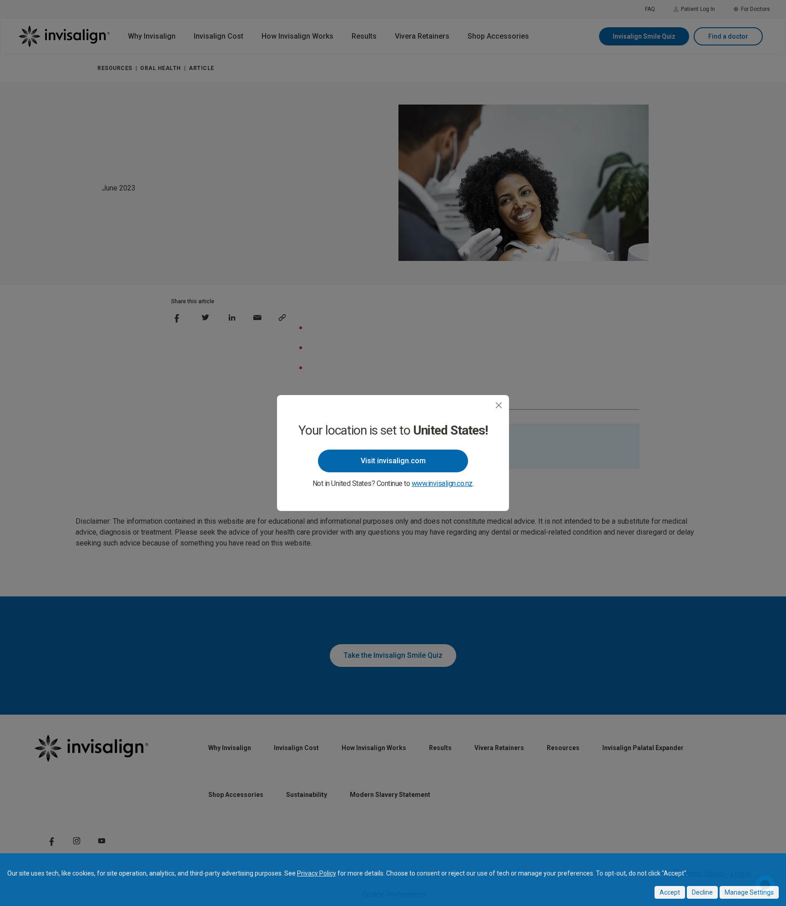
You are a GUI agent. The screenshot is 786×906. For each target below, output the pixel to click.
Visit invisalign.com (393, 460)
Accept (670, 892)
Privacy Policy (316, 873)
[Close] (498, 405)
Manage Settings (749, 892)
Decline (702, 892)
